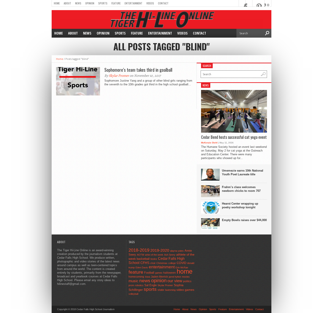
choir (153, 263)
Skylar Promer (119, 75)
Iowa (147, 276)
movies (186, 276)
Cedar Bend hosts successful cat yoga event (234, 137)
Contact (163, 3)
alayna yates (177, 250)
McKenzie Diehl (209, 142)
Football (149, 272)
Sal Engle (150, 285)
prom (131, 285)
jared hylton (175, 276)
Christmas (161, 263)
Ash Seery (169, 254)
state (161, 289)
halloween (169, 272)
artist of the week (154, 254)
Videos (150, 3)
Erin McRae (182, 267)
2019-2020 (159, 250)
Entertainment (133, 3)
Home (57, 3)
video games (185, 289)
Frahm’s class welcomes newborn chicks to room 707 (241, 188)
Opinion (89, 3)
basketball (143, 258)
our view (174, 281)
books (154, 259)
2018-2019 (139, 250)
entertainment (162, 267)
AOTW (140, 254)
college (172, 263)
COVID (181, 263)
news (144, 280)
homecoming (136, 276)
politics (187, 281)
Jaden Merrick (159, 276)
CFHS (144, 263)
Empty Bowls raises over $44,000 (244, 220)
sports (150, 289)
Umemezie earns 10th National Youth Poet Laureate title (242, 172)
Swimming (170, 290)
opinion (159, 280)
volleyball (133, 294)
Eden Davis (142, 267)
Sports (102, 3)
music (133, 281)
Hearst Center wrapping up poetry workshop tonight (240, 205)
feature (136, 272)
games (158, 272)
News (78, 3)
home (184, 271)
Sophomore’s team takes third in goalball (138, 69)
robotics (139, 285)
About (67, 3)
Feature (116, 3)
